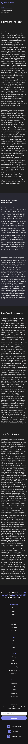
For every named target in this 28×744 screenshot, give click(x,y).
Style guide (14, 683)
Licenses (14, 686)
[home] (12, 3)
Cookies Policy (14, 673)
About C (14, 647)
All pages (14, 693)
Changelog (14, 689)
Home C (14, 614)
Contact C (14, 631)
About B (14, 644)
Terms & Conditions (6, 10)
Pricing (14, 657)
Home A (14, 608)
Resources (14, 663)
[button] (26, 3)
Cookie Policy (5, 12)
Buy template (14, 696)
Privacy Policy (5, 7)
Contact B (14, 627)
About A (14, 640)
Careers (14, 660)
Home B (14, 611)
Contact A (14, 624)
